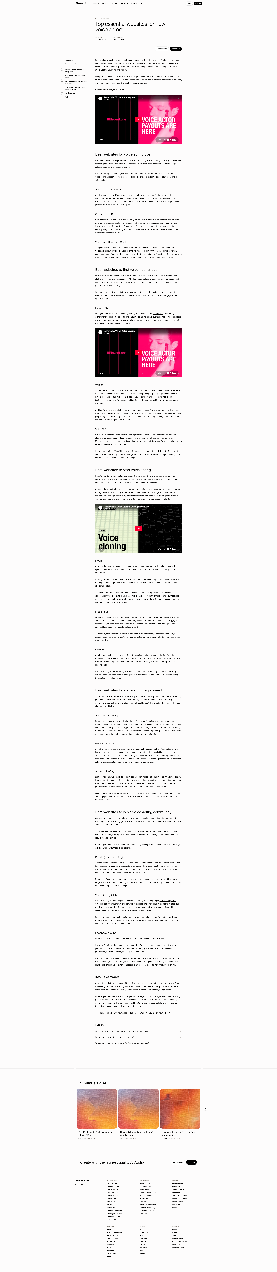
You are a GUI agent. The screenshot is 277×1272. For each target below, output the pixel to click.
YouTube (143, 1238)
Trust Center (112, 1253)
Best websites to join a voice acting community (75, 88)
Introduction (69, 60)
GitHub (142, 1235)
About (174, 1229)
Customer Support (147, 1211)
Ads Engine (111, 1220)
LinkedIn (143, 1232)
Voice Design (112, 1208)
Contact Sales (162, 49)
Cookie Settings (178, 1247)
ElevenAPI (175, 1180)
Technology (144, 1201)
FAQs (67, 97)
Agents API (176, 1186)
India (109, 1257)
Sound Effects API (179, 1201)
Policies (175, 1244)
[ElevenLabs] (81, 3)
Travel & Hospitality (147, 1208)
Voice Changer (113, 1189)
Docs (109, 1247)
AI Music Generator (114, 1201)
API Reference (177, 1183)
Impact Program (113, 1235)
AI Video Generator (114, 1217)
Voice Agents (145, 1183)
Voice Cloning (112, 1195)
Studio (109, 1204)
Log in (189, 3)
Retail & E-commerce (148, 1204)
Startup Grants (113, 1238)
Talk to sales (178, 1162)
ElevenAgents (144, 1180)
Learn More (175, 49)
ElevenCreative (112, 1180)
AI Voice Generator (114, 1211)
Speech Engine (178, 1189)
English (80, 1184)
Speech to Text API (179, 1198)
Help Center (112, 1241)
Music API (176, 1204)
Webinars (111, 1244)
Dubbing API (177, 1192)
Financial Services (147, 1195)
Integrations (144, 1189)
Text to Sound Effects (115, 1192)
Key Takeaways (70, 93)
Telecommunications (148, 1192)
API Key (175, 1208)
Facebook (143, 1250)
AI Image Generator (114, 1214)
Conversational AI (146, 1186)
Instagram (143, 1247)
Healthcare (144, 1198)
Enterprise (111, 1250)
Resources (105, 18)
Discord (143, 1241)
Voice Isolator (112, 1198)
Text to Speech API (179, 1195)
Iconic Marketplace (114, 1232)
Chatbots (143, 1214)
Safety (174, 1235)
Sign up (198, 3)
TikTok (142, 1244)
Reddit (142, 1253)
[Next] (205, 1108)
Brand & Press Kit (178, 1238)
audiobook (128, 583)
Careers (175, 1232)
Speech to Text (113, 1186)
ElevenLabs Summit (179, 1241)
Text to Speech (113, 1183)
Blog (97, 18)
